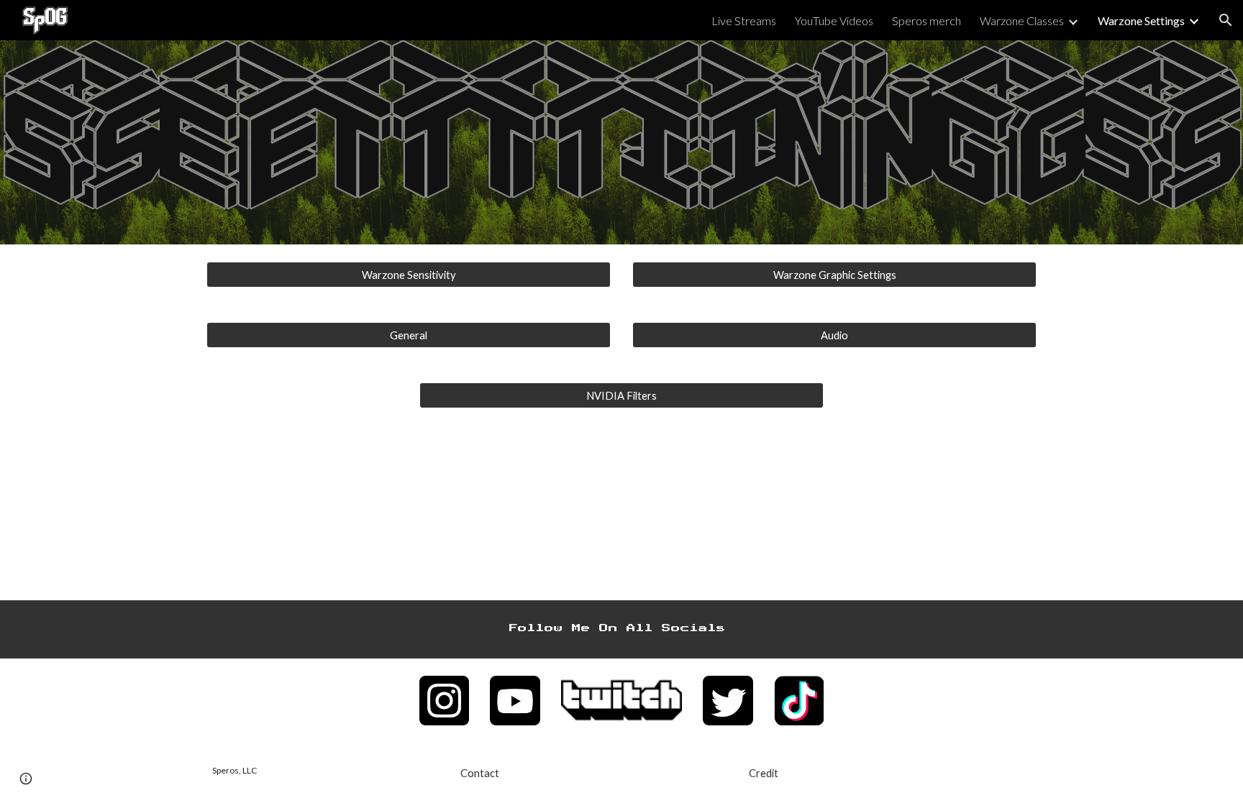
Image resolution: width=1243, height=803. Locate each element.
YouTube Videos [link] (834, 20)
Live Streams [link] (743, 20)
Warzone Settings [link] (1141, 20)
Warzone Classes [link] (1022, 20)
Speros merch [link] (926, 20)
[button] (1225, 20)
